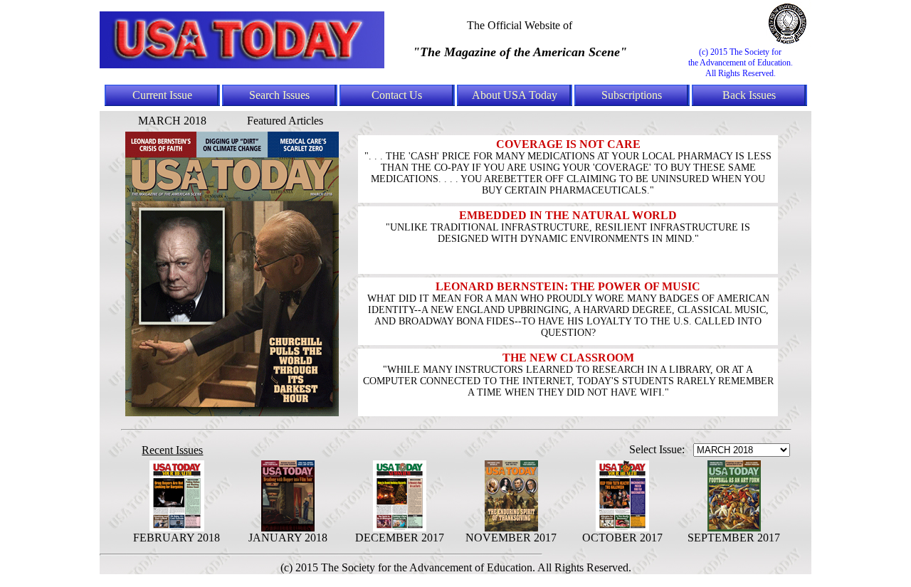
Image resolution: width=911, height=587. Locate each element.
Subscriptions (631, 95)
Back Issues (749, 95)
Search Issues (279, 95)
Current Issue (162, 95)
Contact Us (397, 95)
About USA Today (514, 95)
